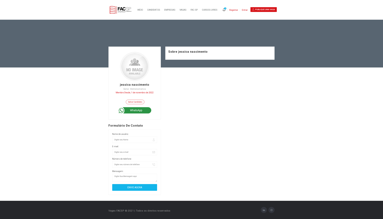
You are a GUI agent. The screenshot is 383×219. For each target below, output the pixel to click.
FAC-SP (194, 10)
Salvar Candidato (135, 102)
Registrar (233, 10)
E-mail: (115, 146)
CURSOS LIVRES (209, 10)
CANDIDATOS (153, 10)
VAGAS (183, 10)
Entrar (245, 10)
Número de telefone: (122, 159)
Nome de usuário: (120, 134)
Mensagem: (117, 171)
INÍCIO (140, 10)
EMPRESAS (169, 10)
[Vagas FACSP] (122, 10)
